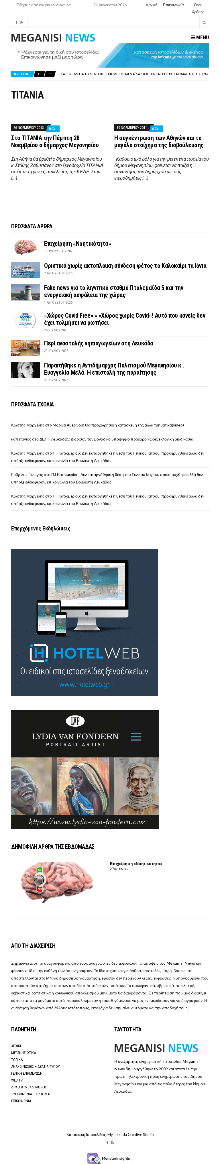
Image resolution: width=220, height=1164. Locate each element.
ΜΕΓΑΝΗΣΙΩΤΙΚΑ (23, 1053)
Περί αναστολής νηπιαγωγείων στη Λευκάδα (98, 343)
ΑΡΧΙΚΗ (16, 1046)
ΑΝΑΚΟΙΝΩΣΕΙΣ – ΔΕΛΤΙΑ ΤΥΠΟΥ (35, 1066)
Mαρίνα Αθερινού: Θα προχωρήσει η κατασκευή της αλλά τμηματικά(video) (118, 424)
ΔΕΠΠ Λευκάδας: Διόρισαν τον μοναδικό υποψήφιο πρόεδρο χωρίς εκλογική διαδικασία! (117, 438)
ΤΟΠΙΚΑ (17, 1059)
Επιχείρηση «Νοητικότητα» (77, 243)
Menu (202, 37)
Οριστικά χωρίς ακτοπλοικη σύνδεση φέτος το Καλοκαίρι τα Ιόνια (125, 265)
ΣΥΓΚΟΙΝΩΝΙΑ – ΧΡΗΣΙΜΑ (30, 1094)
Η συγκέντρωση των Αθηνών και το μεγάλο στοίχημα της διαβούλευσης (159, 141)
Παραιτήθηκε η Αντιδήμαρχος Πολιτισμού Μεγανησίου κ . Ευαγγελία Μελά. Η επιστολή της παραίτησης (114, 369)
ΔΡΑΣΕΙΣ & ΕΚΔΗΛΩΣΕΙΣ (29, 1087)
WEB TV (17, 1080)
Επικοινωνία (173, 5)
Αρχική (151, 5)
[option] (135, 74)
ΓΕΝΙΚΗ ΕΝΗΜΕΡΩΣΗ (26, 1073)
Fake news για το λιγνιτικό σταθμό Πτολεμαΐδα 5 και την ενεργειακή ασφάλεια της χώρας (135, 74)
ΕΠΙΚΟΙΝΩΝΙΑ (21, 1101)
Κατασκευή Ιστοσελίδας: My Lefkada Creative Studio (110, 1134)
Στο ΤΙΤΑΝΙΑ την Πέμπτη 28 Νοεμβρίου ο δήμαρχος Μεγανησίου (55, 141)
